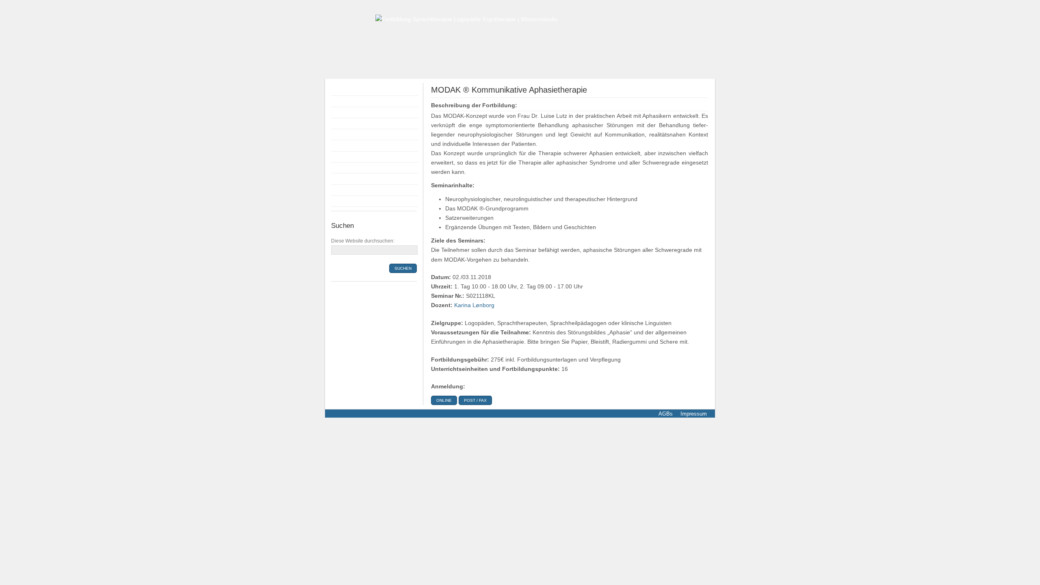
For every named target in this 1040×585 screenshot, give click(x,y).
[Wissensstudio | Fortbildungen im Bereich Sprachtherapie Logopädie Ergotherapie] (466, 19)
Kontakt (343, 190)
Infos (339, 168)
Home (341, 90)
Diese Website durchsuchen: (362, 241)
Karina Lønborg (474, 305)
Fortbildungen (351, 101)
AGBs (666, 414)
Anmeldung (347, 134)
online (444, 400)
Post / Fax (475, 400)
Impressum (693, 414)
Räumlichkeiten (353, 157)
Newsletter (346, 201)
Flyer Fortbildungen (358, 112)
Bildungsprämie (353, 145)
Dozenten (345, 123)
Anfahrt (342, 179)
